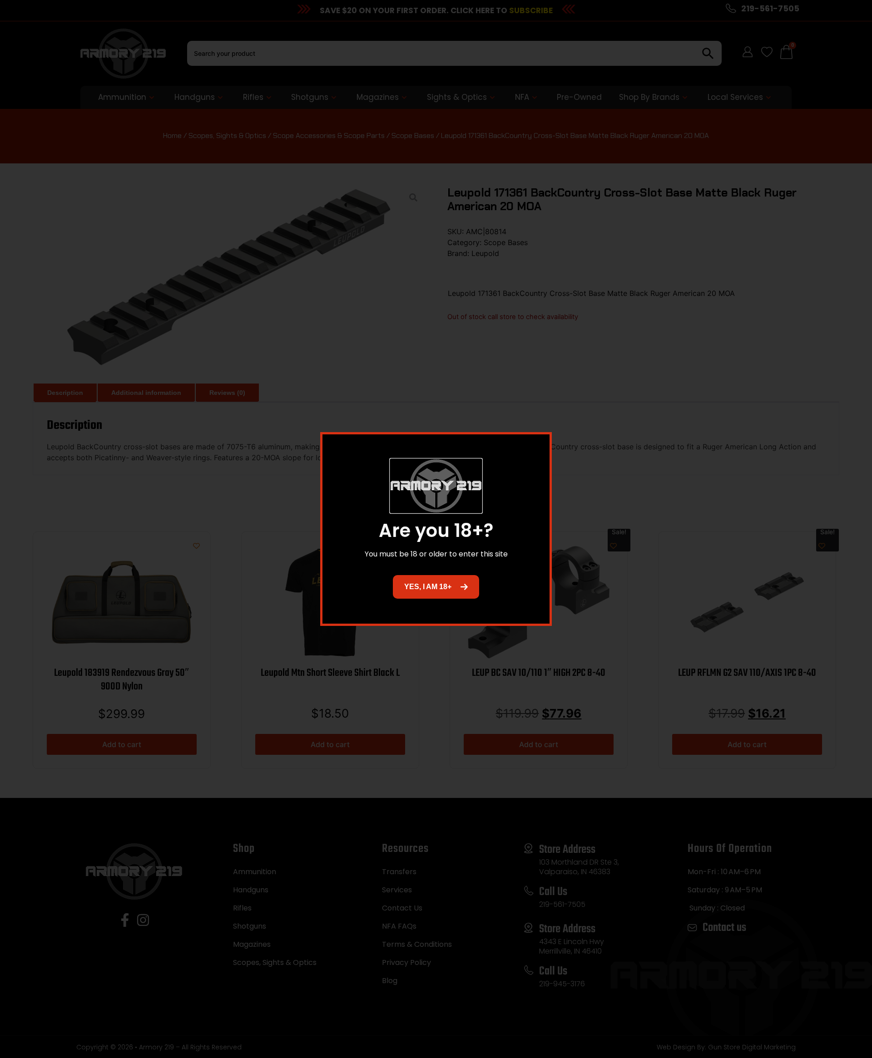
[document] (436, 529)
